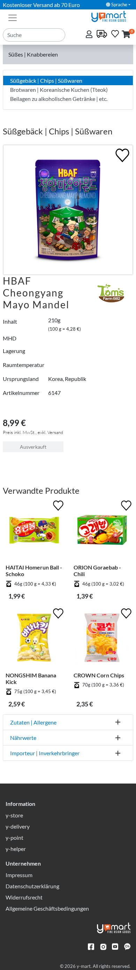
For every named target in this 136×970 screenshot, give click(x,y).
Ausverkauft (33, 447)
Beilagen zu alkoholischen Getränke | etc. (58, 98)
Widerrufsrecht (24, 897)
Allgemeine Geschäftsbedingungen (47, 908)
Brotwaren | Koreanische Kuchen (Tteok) (59, 89)
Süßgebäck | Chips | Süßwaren (46, 80)
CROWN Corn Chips (99, 675)
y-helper (16, 848)
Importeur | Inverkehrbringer (45, 753)
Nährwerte (23, 737)
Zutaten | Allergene (33, 722)
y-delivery (18, 826)
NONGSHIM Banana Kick (31, 678)
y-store (14, 815)
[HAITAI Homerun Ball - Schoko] (34, 531)
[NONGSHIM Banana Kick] (34, 639)
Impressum (19, 875)
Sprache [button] (118, 4)
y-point (14, 837)
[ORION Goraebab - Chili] (102, 531)
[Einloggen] (90, 35)
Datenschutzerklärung (32, 886)
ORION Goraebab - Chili (97, 570)
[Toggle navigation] (12, 17)
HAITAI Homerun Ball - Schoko (34, 570)
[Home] (111, 15)
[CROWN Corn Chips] (102, 639)
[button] (126, 35)
